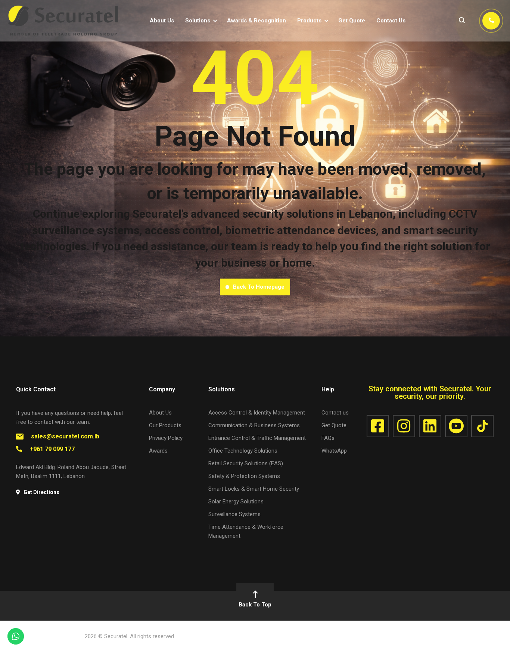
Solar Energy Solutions (236, 501)
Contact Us (390, 20)
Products (309, 20)
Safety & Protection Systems (244, 476)
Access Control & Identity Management (256, 412)
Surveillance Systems (234, 514)
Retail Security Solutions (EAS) (245, 463)
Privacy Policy (166, 438)
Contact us (335, 412)
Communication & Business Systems (254, 425)
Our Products (165, 425)
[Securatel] (63, 20)
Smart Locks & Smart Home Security (253, 488)
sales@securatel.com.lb (65, 436)
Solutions (197, 20)
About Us (162, 20)
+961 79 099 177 (52, 449)
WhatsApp (334, 450)
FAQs (328, 438)
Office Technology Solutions (242, 450)
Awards (158, 450)
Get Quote (351, 20)
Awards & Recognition (256, 20)
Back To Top (255, 604)
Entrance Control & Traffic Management (257, 438)
